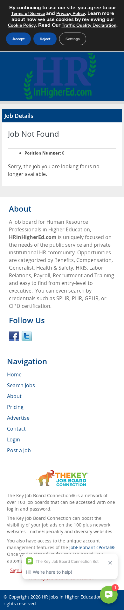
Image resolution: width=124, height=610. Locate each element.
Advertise (18, 417)
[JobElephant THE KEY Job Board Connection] (62, 473)
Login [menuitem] (13, 439)
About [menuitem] (14, 396)
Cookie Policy (22, 25)
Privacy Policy (70, 14)
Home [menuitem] (14, 374)
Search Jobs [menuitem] (21, 385)
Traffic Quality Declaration (89, 25)
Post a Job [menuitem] (19, 450)
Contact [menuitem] (16, 428)
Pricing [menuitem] (15, 406)
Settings (72, 38)
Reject (45, 38)
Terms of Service (28, 14)
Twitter (27, 336)
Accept (18, 38)
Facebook (14, 336)
